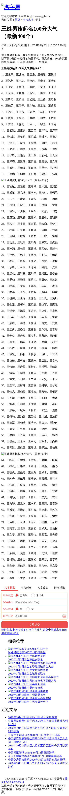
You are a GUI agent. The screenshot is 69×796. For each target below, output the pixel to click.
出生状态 (8, 595)
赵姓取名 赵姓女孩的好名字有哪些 (21, 629)
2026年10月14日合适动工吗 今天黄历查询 (32, 717)
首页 (17, 19)
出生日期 (8, 616)
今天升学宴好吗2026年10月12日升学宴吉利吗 (35, 756)
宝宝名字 (28, 19)
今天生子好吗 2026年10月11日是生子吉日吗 (34, 734)
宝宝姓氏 (8, 602)
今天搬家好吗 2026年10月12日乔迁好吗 (31, 752)
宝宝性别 (8, 609)
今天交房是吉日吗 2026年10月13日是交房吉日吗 (36, 759)
